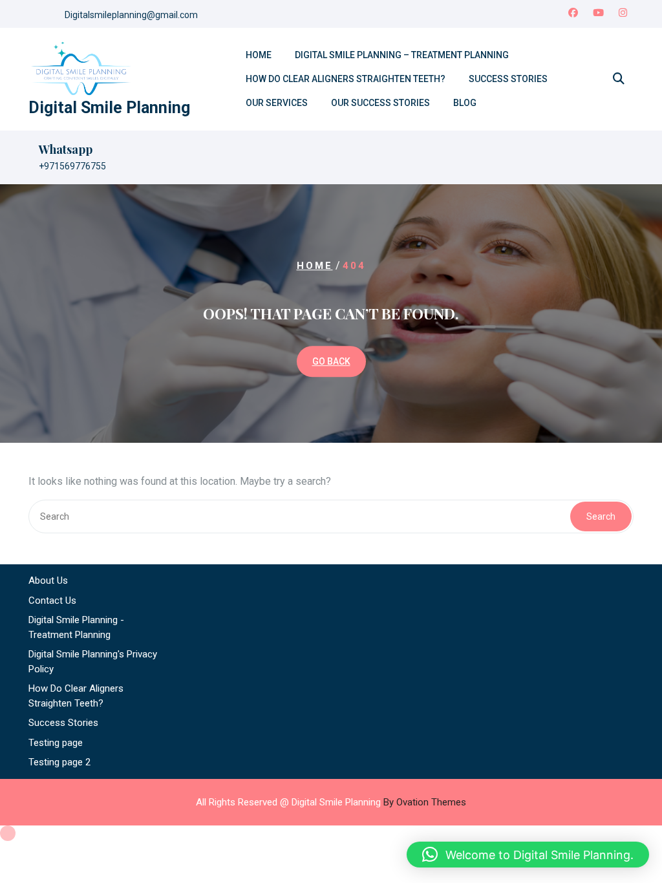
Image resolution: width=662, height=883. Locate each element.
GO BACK (331, 361)
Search (600, 516)
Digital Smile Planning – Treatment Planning (402, 55)
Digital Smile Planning (109, 107)
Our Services (277, 103)
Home (259, 55)
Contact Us (52, 600)
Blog (464, 103)
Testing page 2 (59, 762)
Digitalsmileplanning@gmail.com (131, 15)
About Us (48, 580)
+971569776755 (72, 166)
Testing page (55, 743)
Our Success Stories (380, 103)
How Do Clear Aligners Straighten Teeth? (345, 79)
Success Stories (508, 79)
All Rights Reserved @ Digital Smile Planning (331, 802)
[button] (528, 854)
